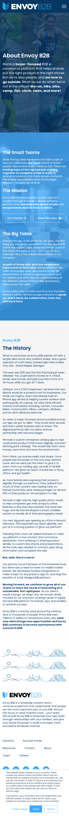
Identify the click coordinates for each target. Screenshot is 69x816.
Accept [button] (36, 808)
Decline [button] (51, 808)
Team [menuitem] (6, 755)
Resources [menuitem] (9, 748)
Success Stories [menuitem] (32, 740)
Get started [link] (14, 218)
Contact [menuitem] (29, 748)
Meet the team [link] (47, 218)
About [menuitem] (47, 748)
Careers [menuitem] (24, 755)
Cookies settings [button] (19, 808)
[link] (27, 6)
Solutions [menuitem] (8, 740)
